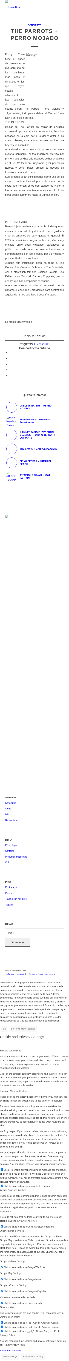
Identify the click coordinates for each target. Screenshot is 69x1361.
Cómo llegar (11, 845)
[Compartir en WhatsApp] (10, 364)
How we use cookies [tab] (10, 1050)
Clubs (8, 808)
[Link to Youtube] (61, 970)
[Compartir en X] (10, 358)
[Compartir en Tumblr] (10, 369)
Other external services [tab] (12, 1230)
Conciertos (10, 803)
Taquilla (9, 904)
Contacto (9, 851)
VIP (7, 862)
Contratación (11, 887)
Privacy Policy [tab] (7, 1335)
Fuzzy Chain (41, 344)
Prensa (8, 893)
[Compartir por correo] (10, 375)
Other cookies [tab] (7, 1307)
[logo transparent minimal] (28, 7)
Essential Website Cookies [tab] (14, 1091)
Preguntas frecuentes (16, 856)
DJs (7, 814)
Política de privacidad (11, 1350)
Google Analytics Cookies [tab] (13, 1190)
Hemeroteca (11, 820)
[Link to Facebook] (45, 970)
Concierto (34, 25)
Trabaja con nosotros (16, 898)
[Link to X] (56, 970)
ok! (4, 1029)
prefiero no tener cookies (23, 1029)
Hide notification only (33, 1356)
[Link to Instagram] (50, 970)
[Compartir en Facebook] (10, 352)
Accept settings (10, 1356)
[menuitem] (14, 974)
